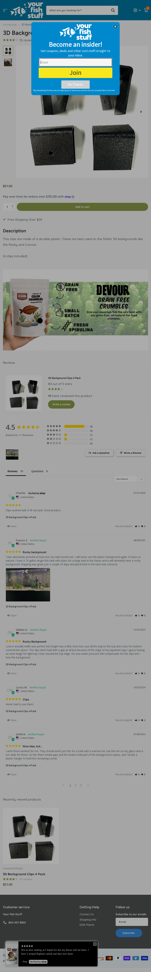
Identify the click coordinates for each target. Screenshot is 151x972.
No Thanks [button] (75, 84)
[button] (115, 26)
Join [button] (76, 73)
